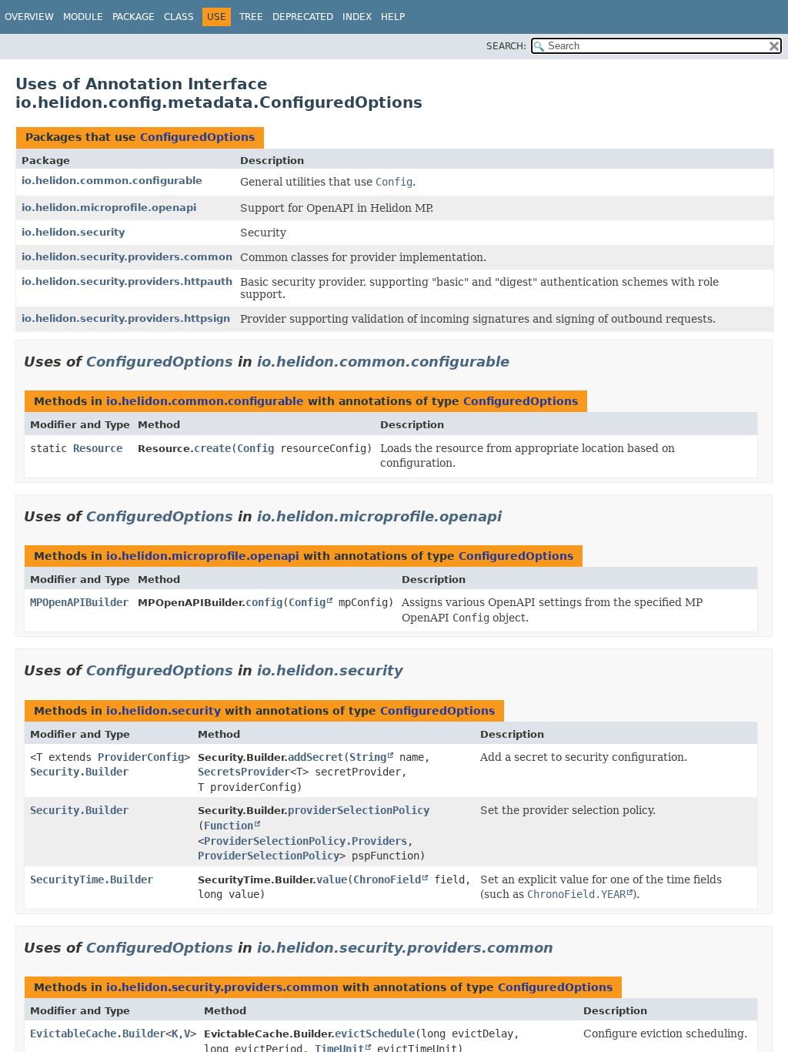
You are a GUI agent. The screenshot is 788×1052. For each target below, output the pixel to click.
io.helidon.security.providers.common (127, 257)
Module (83, 17)
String (367, 757)
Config (255, 448)
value (331, 879)
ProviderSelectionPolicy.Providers (305, 841)
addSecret (315, 757)
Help (393, 17)
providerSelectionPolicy (358, 810)
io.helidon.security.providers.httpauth (127, 281)
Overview (29, 17)
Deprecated (302, 17)
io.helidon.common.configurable (112, 180)
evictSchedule (375, 1033)
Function (228, 825)
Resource (97, 448)
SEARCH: (506, 46)
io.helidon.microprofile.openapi (109, 207)
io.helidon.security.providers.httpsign (126, 318)
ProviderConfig (141, 757)
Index (357, 17)
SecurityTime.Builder (91, 879)
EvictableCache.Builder (97, 1033)
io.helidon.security (73, 232)
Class (179, 17)
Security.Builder (79, 772)
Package (133, 17)
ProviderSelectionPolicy (268, 855)
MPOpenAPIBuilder (79, 602)
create (212, 448)
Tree (251, 17)
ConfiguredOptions (197, 137)
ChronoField (387, 879)
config (263, 602)
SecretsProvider (244, 772)
